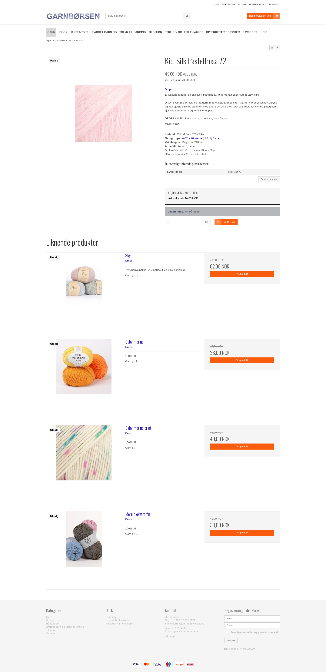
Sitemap (170, 635)
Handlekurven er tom (260, 16)
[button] (271, 47)
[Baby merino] (83, 376)
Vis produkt (242, 274)
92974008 (181, 628)
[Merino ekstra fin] (83, 549)
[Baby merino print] (83, 462)
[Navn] (252, 618)
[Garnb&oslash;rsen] (74, 16)
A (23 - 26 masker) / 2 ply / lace (200, 138)
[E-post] (252, 625)
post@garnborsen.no (186, 631)
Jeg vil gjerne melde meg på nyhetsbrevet (255, 631)
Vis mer (50, 633)
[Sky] (83, 290)
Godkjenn (231, 640)
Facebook (233, 648)
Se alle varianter (269, 179)
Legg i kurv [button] (229, 222)
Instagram (249, 648)
